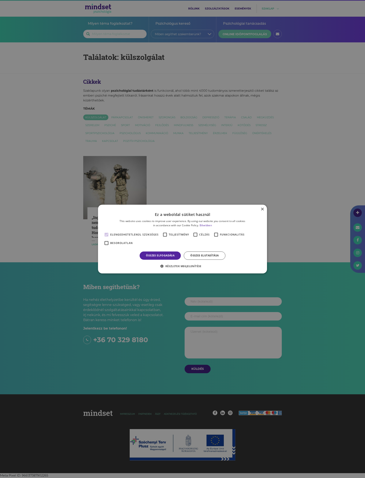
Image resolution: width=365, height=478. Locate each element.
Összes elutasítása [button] (204, 255)
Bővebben (206, 225)
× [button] (262, 209)
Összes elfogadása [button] (160, 255)
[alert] (182, 239)
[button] (182, 266)
